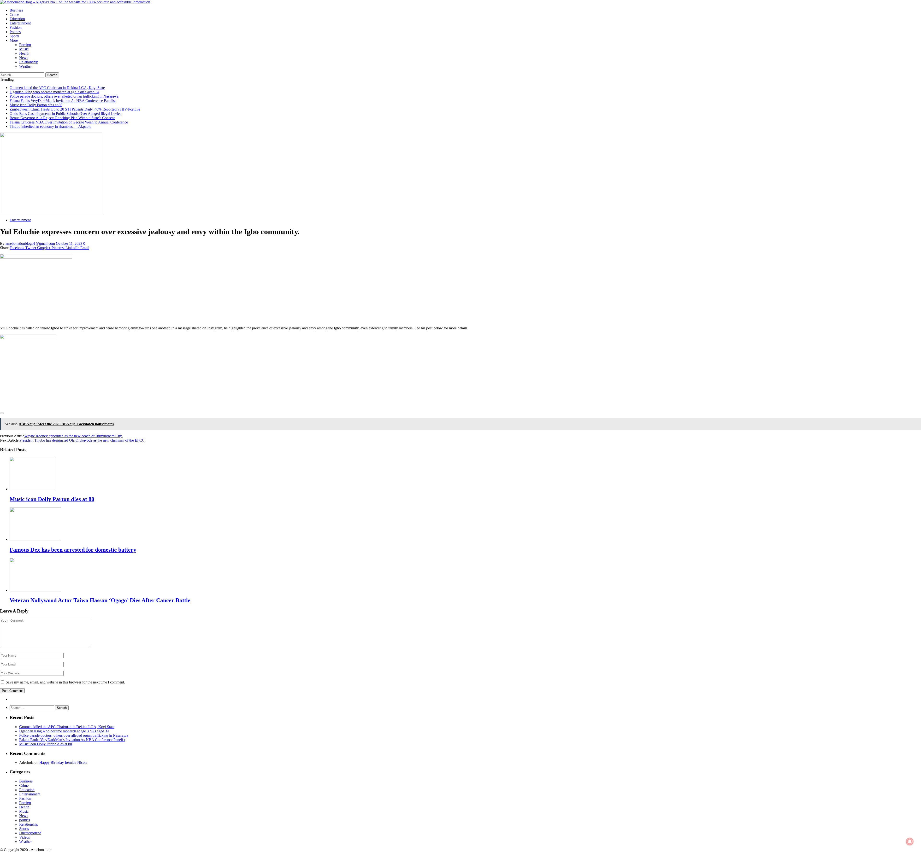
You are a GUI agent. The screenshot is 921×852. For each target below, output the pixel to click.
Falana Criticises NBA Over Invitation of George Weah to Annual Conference (69, 122)
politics (15, 32)
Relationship (28, 62)
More (14, 40)
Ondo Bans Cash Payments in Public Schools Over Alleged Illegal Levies (65, 113)
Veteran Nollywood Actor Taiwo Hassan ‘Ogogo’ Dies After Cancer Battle (100, 600)
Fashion (16, 27)
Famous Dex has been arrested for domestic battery (73, 550)
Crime (14, 14)
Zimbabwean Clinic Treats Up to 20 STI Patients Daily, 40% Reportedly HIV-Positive (75, 109)
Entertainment (20, 23)
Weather (25, 66)
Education (17, 19)
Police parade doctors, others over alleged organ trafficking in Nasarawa (64, 96)
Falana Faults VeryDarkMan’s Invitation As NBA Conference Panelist (63, 101)
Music (24, 49)
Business (16, 10)
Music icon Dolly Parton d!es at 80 (36, 105)
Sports (14, 36)
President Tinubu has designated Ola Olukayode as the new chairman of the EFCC (82, 440)
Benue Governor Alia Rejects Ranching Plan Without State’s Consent (62, 118)
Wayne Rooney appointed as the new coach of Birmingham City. (73, 436)
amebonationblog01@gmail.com (30, 243)
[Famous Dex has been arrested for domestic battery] (35, 539)
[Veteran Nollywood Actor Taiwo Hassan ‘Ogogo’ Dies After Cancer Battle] (35, 590)
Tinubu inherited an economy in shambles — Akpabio (50, 126)
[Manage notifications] (910, 841)
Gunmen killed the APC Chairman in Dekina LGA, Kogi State (57, 88)
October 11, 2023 (69, 243)
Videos (24, 837)
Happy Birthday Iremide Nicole (63, 762)
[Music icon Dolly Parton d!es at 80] (32, 489)
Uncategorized (30, 833)
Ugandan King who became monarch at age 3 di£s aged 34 (54, 92)
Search (52, 75)
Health (24, 53)
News (23, 58)
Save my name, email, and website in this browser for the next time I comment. (65, 682)
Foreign (25, 45)
